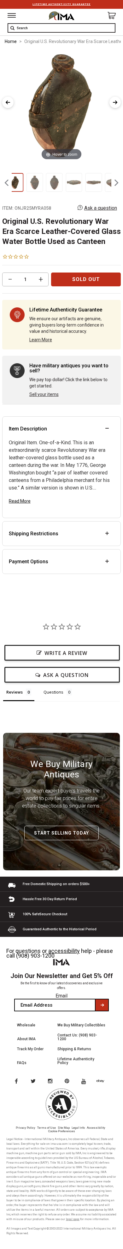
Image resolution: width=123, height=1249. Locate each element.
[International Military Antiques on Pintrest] (68, 1082)
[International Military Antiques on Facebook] (16, 1082)
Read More (20, 501)
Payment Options (28, 562)
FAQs (21, 1063)
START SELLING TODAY (61, 832)
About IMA (26, 1039)
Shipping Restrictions (33, 534)
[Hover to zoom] (61, 106)
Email (61, 996)
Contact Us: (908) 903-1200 (77, 1037)
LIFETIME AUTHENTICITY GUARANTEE (61, 4)
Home (11, 41)
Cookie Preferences (61, 1131)
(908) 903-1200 (35, 955)
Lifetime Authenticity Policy (75, 1061)
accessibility (64, 951)
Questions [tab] (53, 692)
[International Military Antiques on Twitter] (33, 1082)
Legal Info (78, 1127)
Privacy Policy (25, 1127)
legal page (72, 1219)
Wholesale (26, 1025)
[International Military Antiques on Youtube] (85, 1082)
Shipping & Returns (74, 1049)
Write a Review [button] (65, 653)
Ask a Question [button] (66, 675)
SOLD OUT (86, 279)
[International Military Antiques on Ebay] (102, 1082)
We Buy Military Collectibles (81, 1025)
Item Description (28, 429)
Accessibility (96, 1127)
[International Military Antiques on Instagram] (50, 1082)
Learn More (40, 340)
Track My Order (30, 1049)
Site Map (64, 1127)
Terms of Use (46, 1127)
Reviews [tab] (14, 692)
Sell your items (44, 394)
